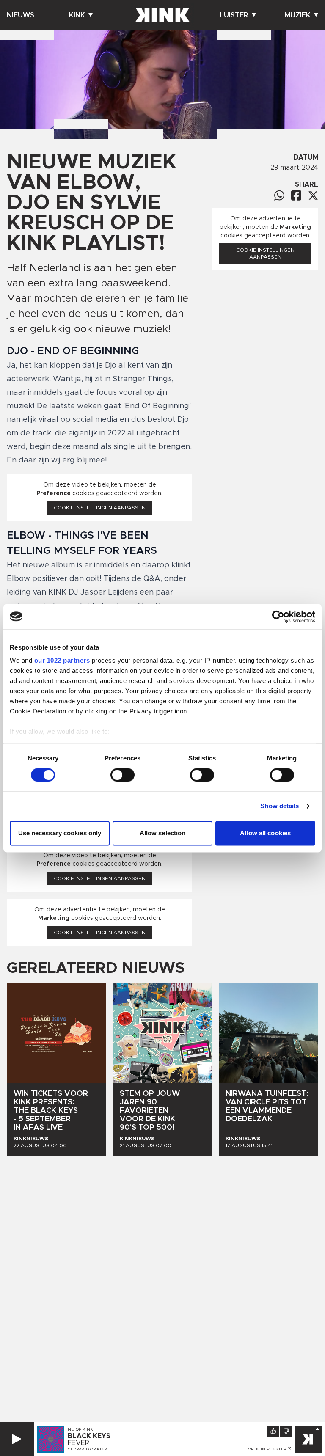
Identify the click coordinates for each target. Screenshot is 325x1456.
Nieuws (20, 15)
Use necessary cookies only (60, 833)
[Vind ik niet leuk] (286, 1431)
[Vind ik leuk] (273, 1431)
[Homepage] (162, 15)
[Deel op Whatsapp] (279, 195)
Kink (77, 15)
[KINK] (308, 1439)
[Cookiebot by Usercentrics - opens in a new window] (278, 616)
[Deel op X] (313, 195)
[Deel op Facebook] (296, 195)
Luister (234, 15)
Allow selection (163, 833)
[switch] (122, 775)
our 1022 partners (62, 660)
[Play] (17, 1439)
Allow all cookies (265, 833)
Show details (279, 806)
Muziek (298, 15)
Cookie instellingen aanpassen (100, 507)
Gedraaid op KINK (87, 1449)
